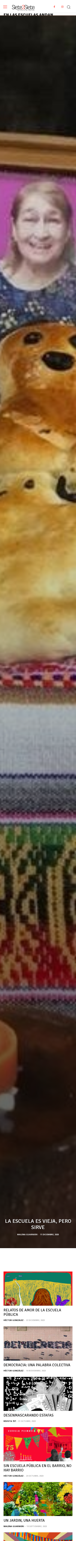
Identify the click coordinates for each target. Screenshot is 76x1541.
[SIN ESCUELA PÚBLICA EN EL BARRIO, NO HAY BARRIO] (38, 1444)
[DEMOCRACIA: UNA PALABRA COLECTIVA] (38, 1343)
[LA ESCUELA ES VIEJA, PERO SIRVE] (38, 631)
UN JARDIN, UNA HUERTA (24, 1520)
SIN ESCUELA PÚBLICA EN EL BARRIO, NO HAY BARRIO (37, 1467)
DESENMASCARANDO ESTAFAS (29, 1415)
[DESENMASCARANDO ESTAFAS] (38, 1394)
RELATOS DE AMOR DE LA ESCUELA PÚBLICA (32, 1312)
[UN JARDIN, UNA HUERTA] (38, 1499)
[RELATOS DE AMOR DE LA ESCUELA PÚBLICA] (38, 1289)
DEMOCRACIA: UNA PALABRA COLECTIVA (37, 1365)
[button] (68, 6)
